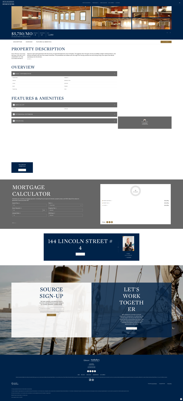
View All (152, 23)
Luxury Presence (154, 383)
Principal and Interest (107, 200)
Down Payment (16, 208)
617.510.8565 (118, 2)
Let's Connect (111, 2)
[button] (166, 42)
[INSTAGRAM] (90, 371)
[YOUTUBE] (93, 371)
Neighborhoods (96, 374)
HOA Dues (51, 213)
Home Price (15, 203)
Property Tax (51, 208)
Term (49, 203)
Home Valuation (103, 2)
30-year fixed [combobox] (52, 205)
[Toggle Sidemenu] (180, 3)
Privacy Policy (57, 312)
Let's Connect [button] (102, 374)
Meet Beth (83, 374)
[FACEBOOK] (88, 371)
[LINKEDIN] (95, 371)
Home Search (88, 374)
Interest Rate (15, 213)
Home (79, 374)
